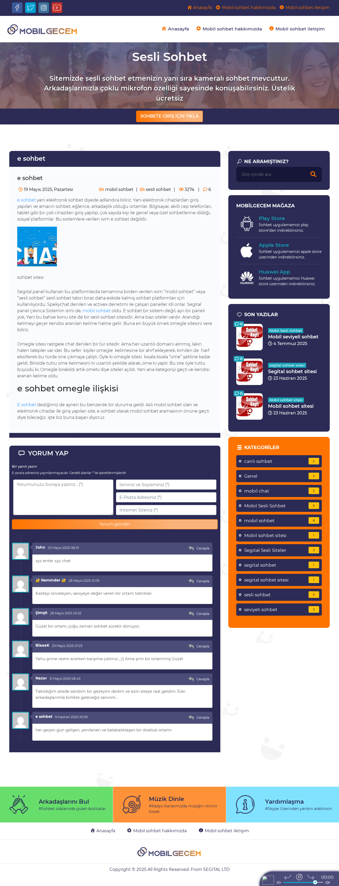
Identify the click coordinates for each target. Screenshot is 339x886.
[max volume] (327, 882)
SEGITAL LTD (216, 869)
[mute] (278, 882)
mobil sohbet (118, 189)
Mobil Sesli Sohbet (285, 330)
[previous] (287, 877)
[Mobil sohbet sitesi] (249, 406)
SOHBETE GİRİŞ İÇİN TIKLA (169, 116)
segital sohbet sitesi (287, 365)
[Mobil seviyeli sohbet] (249, 336)
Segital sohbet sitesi (292, 371)
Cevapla (203, 548)
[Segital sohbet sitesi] (249, 371)
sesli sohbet (158, 189)
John (40, 547)
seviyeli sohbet (279, 609)
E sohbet (26, 404)
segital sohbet (279, 565)
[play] (299, 877)
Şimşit (41, 612)
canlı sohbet (279, 461)
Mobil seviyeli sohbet (293, 337)
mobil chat (279, 491)
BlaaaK (42, 645)
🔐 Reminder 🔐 (50, 580)
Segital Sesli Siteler (279, 550)
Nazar (41, 678)
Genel (279, 476)
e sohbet (26, 200)
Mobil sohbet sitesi (286, 400)
